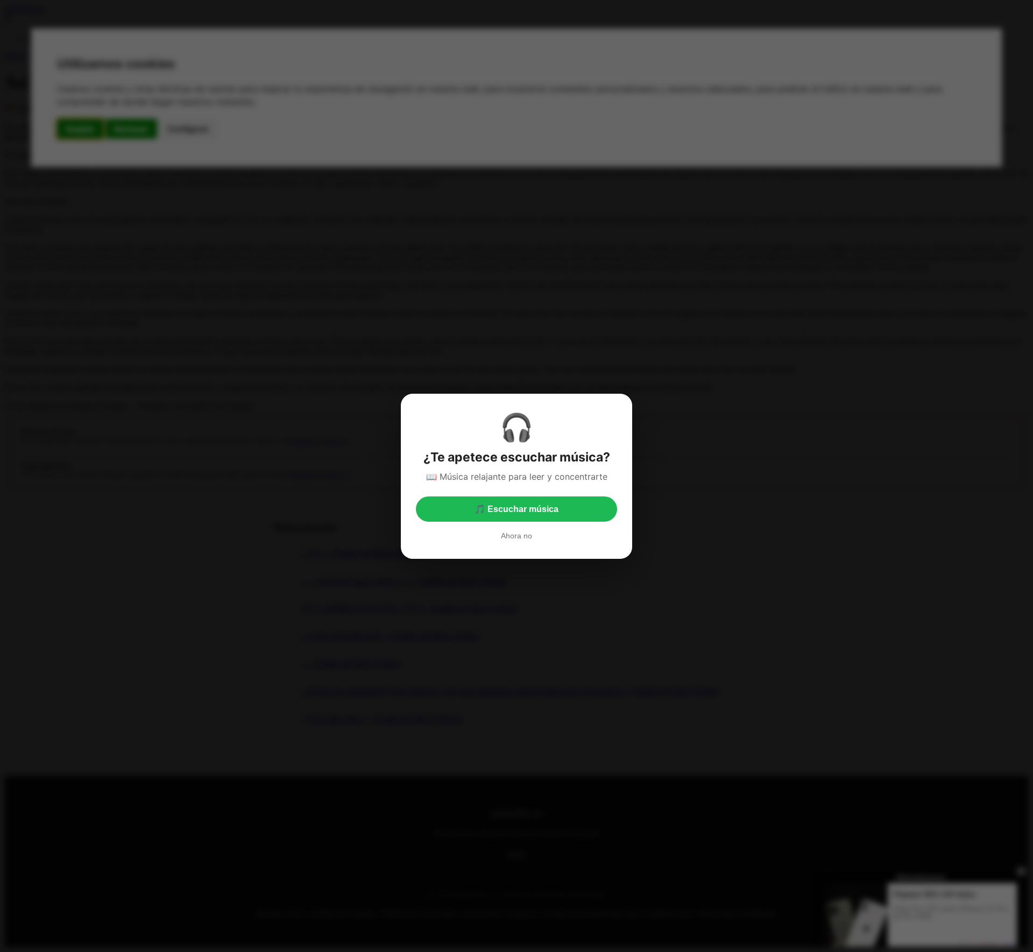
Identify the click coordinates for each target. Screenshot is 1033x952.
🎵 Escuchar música (516, 509)
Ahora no (516, 535)
